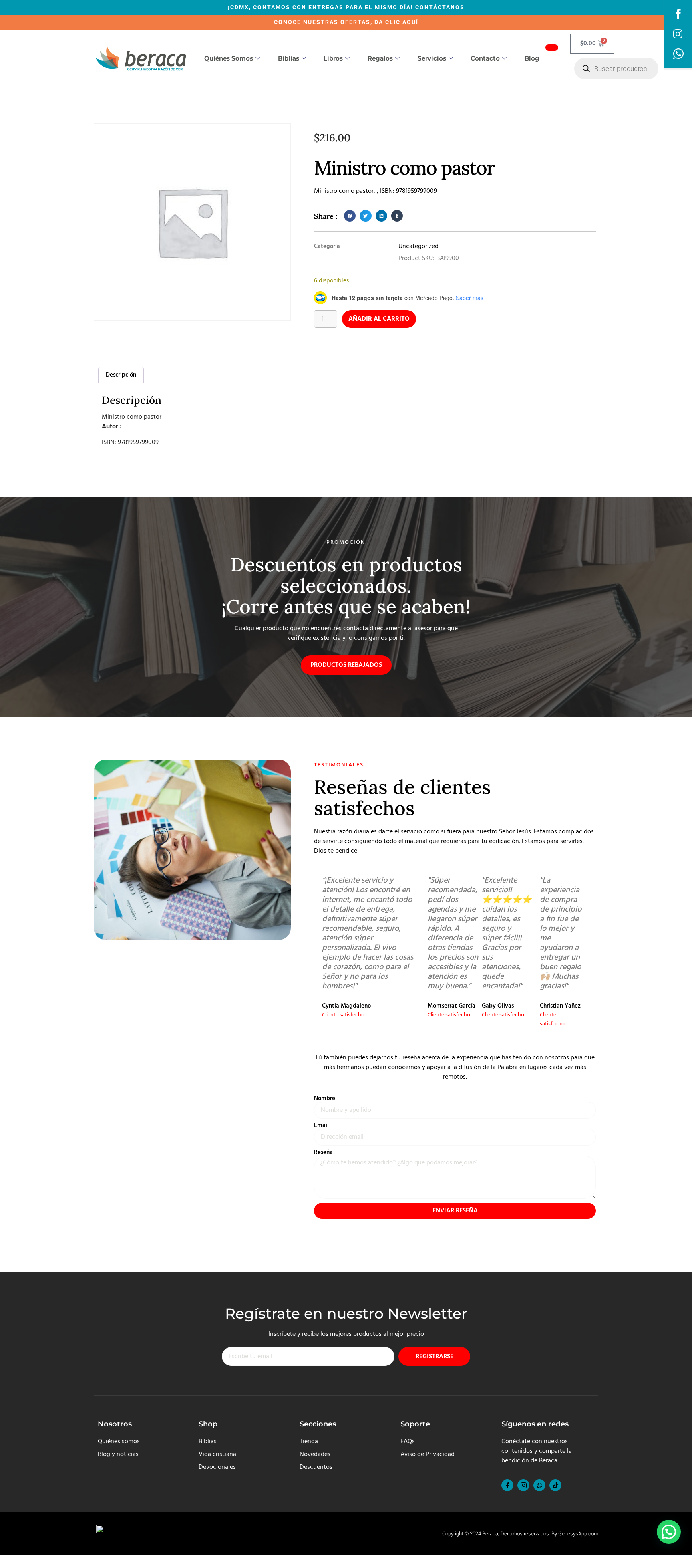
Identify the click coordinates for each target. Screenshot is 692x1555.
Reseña (323, 1153)
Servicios (432, 58)
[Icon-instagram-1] (523, 1485)
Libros (333, 58)
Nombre (324, 1099)
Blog (532, 58)
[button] (350, 216)
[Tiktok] (555, 1485)
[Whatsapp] (539, 1485)
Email (321, 1126)
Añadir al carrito (379, 319)
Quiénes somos (228, 58)
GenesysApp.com (578, 1533)
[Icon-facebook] (507, 1485)
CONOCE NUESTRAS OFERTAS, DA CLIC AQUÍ (346, 22)
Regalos (380, 58)
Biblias (288, 58)
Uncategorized (418, 246)
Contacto (485, 58)
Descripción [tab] (121, 375)
